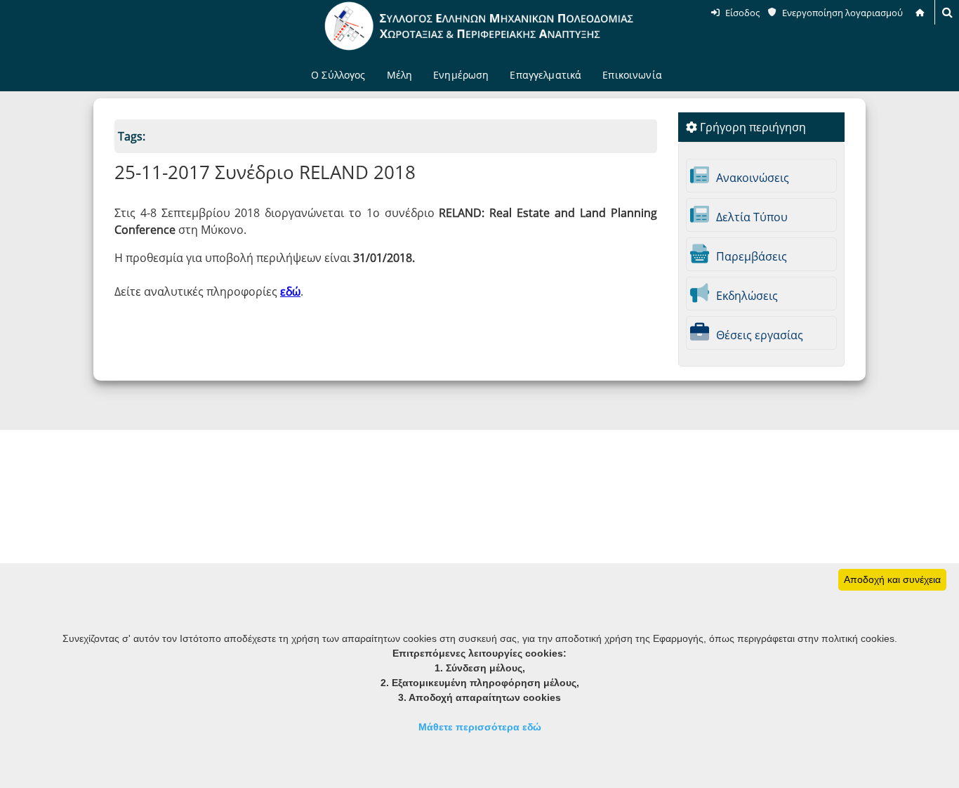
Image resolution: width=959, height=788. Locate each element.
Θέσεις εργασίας (758, 335)
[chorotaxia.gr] (479, 26)
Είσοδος (742, 12)
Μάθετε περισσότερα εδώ (479, 727)
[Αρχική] (921, 12)
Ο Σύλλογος (338, 74)
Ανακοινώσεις (751, 177)
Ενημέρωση (461, 74)
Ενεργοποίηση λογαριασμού (842, 12)
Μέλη (400, 74)
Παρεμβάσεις (750, 256)
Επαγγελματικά (545, 74)
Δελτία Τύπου (750, 217)
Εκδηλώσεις (745, 295)
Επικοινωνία (632, 74)
